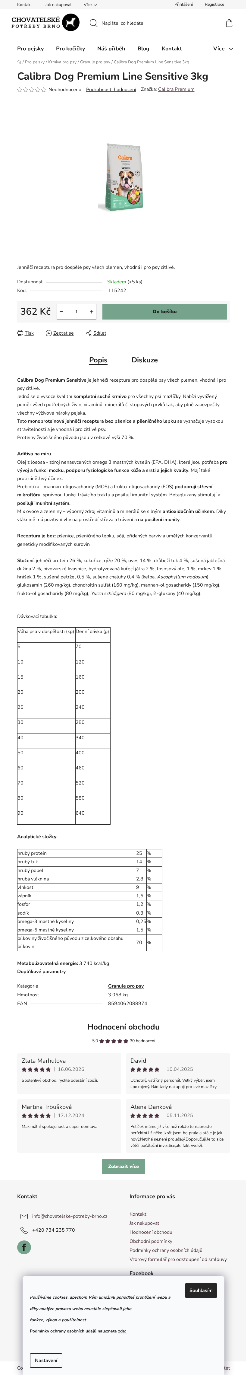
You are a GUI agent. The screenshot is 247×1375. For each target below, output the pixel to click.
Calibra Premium (176, 89)
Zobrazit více (123, 1166)
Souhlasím (201, 1290)
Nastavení (46, 1360)
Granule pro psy (126, 986)
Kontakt (24, 5)
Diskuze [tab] (145, 360)
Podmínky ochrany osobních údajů (166, 1250)
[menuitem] (30, 48)
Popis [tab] (98, 360)
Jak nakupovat (58, 5)
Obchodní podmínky (151, 1241)
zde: (122, 1331)
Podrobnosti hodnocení (111, 89)
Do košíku (165, 311)
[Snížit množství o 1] (61, 311)
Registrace (214, 4)
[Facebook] (24, 1247)
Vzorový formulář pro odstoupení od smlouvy (178, 1259)
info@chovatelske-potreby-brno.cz (69, 1216)
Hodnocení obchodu (123, 1027)
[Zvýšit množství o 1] (91, 311)
